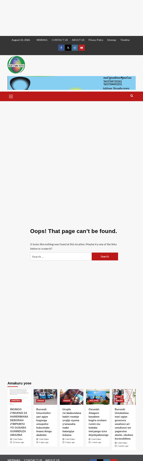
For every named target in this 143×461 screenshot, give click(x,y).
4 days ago (43, 442)
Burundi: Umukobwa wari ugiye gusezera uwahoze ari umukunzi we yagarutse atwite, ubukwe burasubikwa (124, 424)
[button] (10, 96)
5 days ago (70, 442)
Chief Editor (18, 439)
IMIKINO (119, 401)
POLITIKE (94, 401)
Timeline (125, 39)
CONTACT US (60, 39)
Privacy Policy (95, 39)
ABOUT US (78, 39)
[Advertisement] (71, 18)
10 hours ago (18, 442)
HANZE (40, 401)
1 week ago (96, 442)
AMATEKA (16, 401)
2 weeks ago (123, 446)
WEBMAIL (42, 39)
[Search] (132, 96)
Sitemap (111, 39)
